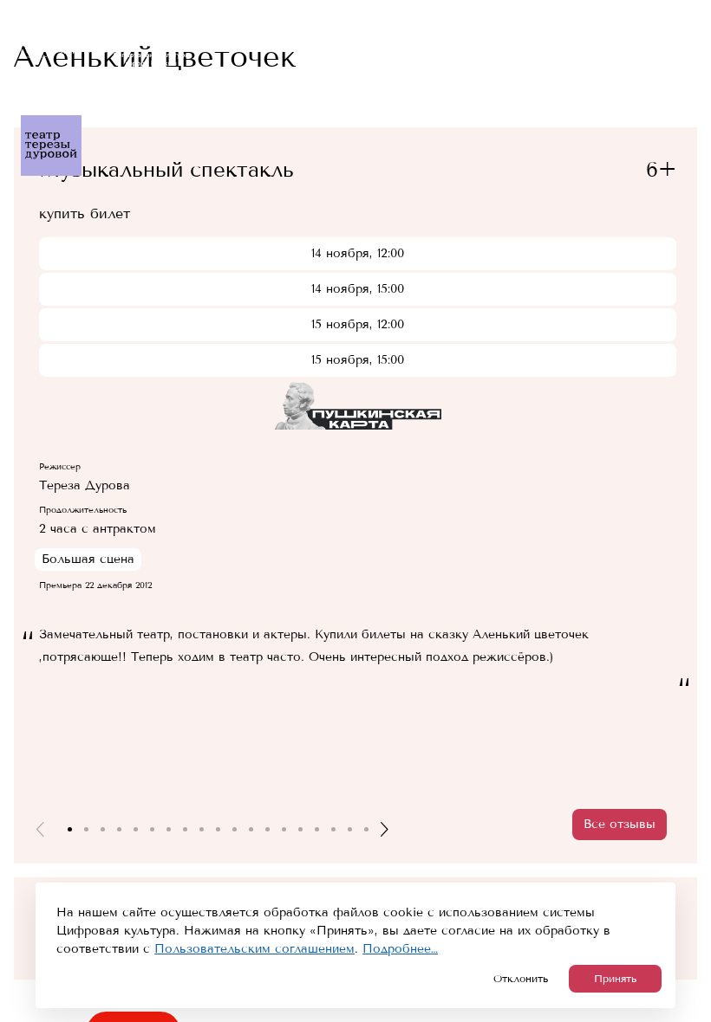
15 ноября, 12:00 (357, 324)
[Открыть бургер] (687, 24)
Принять (615, 979)
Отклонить (520, 979)
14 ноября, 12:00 (357, 253)
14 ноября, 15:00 (357, 288)
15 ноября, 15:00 (357, 360)
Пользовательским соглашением (254, 948)
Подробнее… (400, 948)
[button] (40, 829)
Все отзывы (620, 824)
